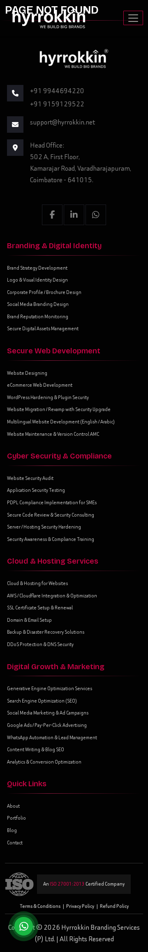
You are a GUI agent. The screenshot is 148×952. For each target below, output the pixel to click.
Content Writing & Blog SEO (35, 749)
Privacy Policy (80, 906)
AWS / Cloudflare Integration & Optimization (52, 595)
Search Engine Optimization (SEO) (42, 700)
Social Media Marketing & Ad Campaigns (47, 712)
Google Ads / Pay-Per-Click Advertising (47, 725)
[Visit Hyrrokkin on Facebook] (52, 215)
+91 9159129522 (57, 104)
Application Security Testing (36, 490)
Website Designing (27, 372)
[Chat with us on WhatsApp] (23, 926)
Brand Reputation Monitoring (37, 316)
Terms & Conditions (40, 906)
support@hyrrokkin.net (62, 122)
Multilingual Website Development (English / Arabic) (61, 421)
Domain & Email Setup (29, 619)
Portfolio (16, 817)
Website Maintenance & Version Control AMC (53, 433)
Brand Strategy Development (37, 267)
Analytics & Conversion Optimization (44, 761)
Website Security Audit (30, 478)
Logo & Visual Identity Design (37, 279)
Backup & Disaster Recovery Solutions (45, 631)
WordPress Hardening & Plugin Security (48, 397)
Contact (15, 842)
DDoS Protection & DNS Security (40, 644)
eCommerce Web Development (39, 384)
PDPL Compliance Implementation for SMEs (52, 502)
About (13, 805)
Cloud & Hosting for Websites (37, 583)
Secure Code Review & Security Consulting (50, 514)
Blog (12, 830)
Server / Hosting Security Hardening (44, 526)
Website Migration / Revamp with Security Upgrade (59, 409)
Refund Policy (114, 906)
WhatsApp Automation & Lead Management (52, 737)
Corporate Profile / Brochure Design (44, 292)
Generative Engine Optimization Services (49, 688)
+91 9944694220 (57, 91)
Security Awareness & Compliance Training (50, 539)
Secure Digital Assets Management (43, 328)
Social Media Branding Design (38, 304)
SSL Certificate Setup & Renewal (40, 607)
